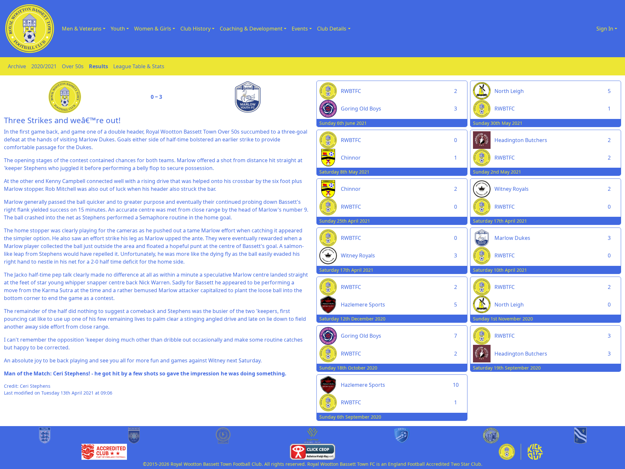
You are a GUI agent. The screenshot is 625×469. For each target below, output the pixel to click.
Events (300, 28)
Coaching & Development (251, 28)
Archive (17, 66)
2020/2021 (44, 66)
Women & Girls (152, 28)
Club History (195, 28)
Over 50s (73, 66)
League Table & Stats (138, 66)
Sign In (604, 28)
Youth (118, 28)
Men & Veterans (82, 28)
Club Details (331, 28)
